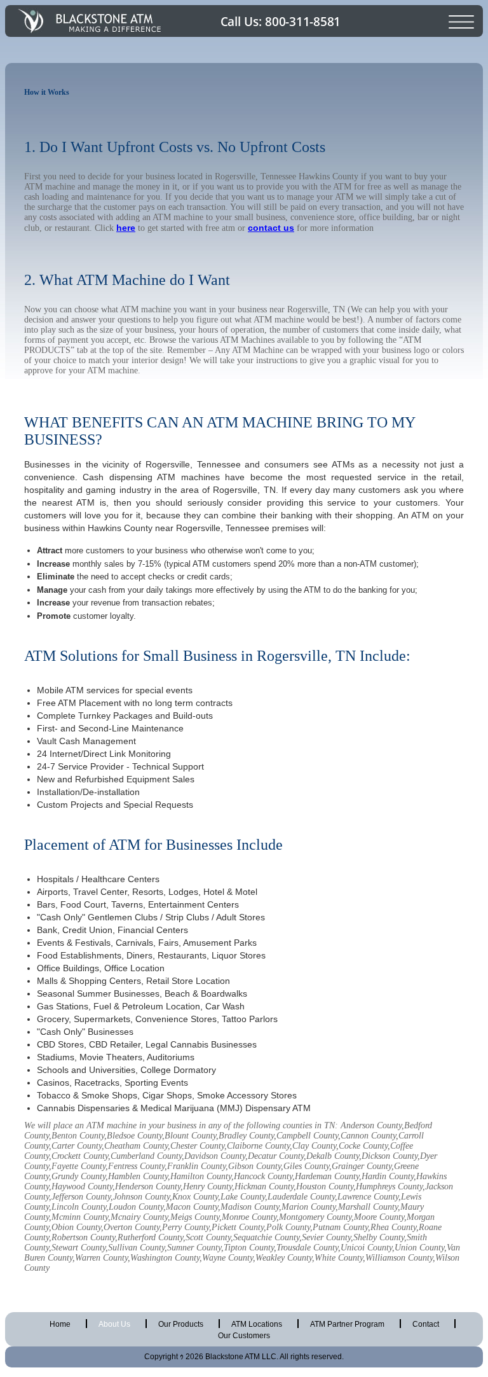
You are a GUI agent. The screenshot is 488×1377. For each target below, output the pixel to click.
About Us (114, 1324)
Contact (425, 1324)
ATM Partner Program (347, 1324)
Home (60, 1324)
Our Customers (244, 1335)
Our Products (180, 1324)
